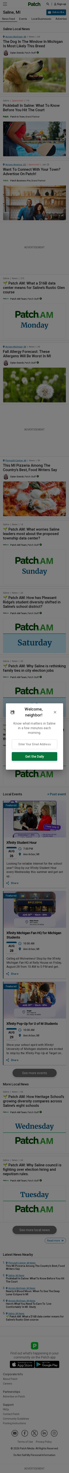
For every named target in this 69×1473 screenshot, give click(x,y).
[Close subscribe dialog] (55, 712)
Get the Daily (34, 756)
